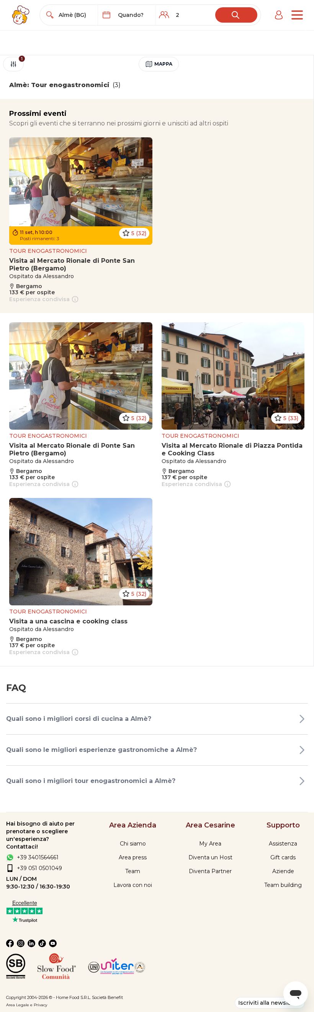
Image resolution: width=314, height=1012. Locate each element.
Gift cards (283, 857)
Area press (133, 857)
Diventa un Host (210, 857)
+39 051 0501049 (39, 868)
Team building (283, 885)
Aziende (283, 871)
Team (132, 871)
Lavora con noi (132, 885)
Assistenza (283, 843)
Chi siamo (133, 843)
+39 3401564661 (38, 857)
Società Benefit (107, 997)
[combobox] (76, 15)
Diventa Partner (210, 871)
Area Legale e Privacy (26, 1004)
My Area (210, 843)
